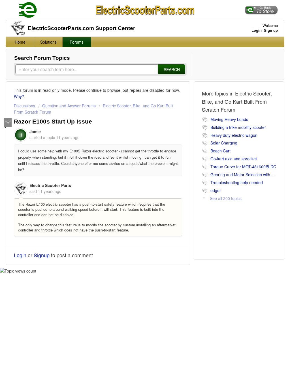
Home (20, 42)
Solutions (48, 42)
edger (215, 190)
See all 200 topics (226, 198)
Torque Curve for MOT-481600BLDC (243, 166)
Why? (19, 96)
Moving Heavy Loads (229, 119)
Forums (77, 42)
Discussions (24, 106)
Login (20, 255)
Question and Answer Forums (69, 106)
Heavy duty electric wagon (233, 135)
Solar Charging (223, 143)
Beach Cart (220, 151)
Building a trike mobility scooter (238, 127)
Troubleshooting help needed (236, 182)
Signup (42, 255)
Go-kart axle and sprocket (233, 158)
